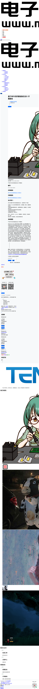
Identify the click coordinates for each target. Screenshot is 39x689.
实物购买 (4, 70)
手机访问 (4, 36)
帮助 (3, 34)
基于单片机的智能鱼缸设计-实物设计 (14, 192)
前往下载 (9, 106)
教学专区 (4, 81)
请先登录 (6, 307)
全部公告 (2, 264)
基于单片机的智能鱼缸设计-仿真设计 (14, 197)
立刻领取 (3, 345)
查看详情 (3, 347)
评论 (3, 307)
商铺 (3, 32)
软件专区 (4, 86)
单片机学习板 (3, 332)
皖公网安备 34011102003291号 (6, 683)
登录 (7, 306)
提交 (13, 260)
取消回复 (9, 260)
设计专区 (4, 74)
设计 (3, 31)
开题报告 (11, 101)
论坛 (3, 33)
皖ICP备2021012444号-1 (5, 682)
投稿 (1, 93)
